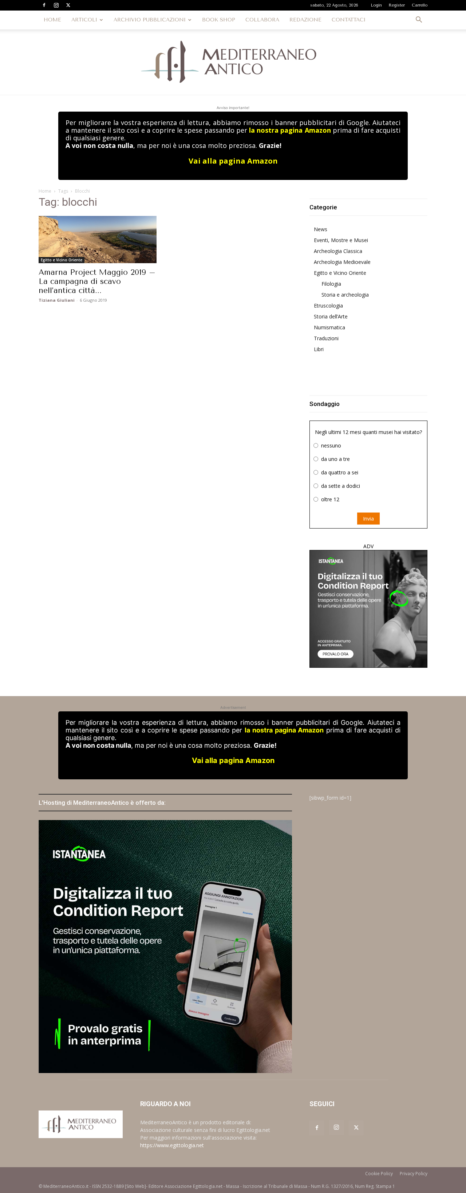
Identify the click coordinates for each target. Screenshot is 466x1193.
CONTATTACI (349, 20)
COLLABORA (262, 20)
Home (45, 191)
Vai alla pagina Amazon (233, 161)
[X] (68, 5)
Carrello (419, 5)
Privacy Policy (413, 1173)
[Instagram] (56, 5)
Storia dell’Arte (331, 316)
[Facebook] (44, 5)
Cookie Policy (379, 1173)
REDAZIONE (305, 20)
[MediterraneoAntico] (233, 62)
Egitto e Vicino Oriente (61, 259)
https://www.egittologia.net (172, 1145)
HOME (52, 20)
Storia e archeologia (345, 294)
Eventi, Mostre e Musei (341, 240)
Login (376, 5)
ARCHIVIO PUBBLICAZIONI (150, 20)
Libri (319, 349)
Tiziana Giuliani (57, 300)
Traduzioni (326, 338)
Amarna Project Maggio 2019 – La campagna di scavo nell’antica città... (97, 281)
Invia (368, 518)
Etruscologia (328, 305)
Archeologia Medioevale (342, 261)
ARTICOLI (84, 20)
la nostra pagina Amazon (290, 130)
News (320, 229)
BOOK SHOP (218, 20)
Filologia (331, 283)
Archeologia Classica (338, 251)
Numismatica (329, 327)
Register (397, 5)
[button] (418, 20)
